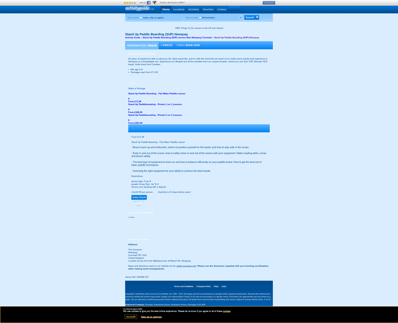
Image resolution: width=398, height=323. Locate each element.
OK (131, 317)
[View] (240, 17)
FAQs (216, 286)
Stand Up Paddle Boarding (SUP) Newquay (236, 37)
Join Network (269, 3)
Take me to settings (151, 317)
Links (224, 286)
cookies (226, 311)
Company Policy (203, 286)
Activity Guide (132, 37)
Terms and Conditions (183, 286)
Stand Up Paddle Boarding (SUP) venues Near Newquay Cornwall (177, 37)
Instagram (154, 2)
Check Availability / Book (139, 198)
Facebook (148, 2)
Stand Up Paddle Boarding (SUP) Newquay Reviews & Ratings (154, 9)
